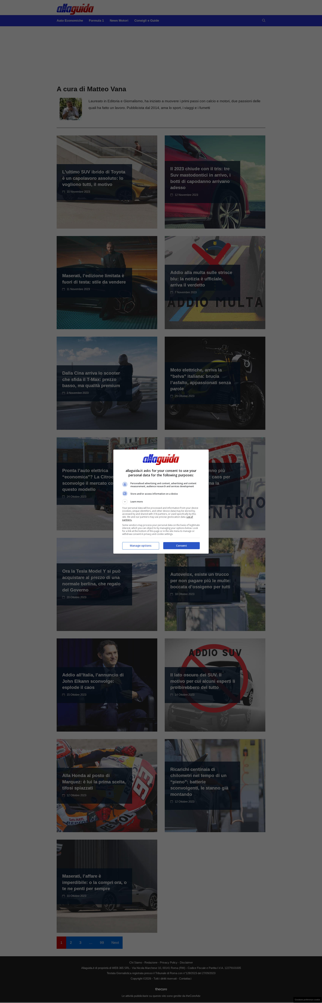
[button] (161, 501)
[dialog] (161, 502)
